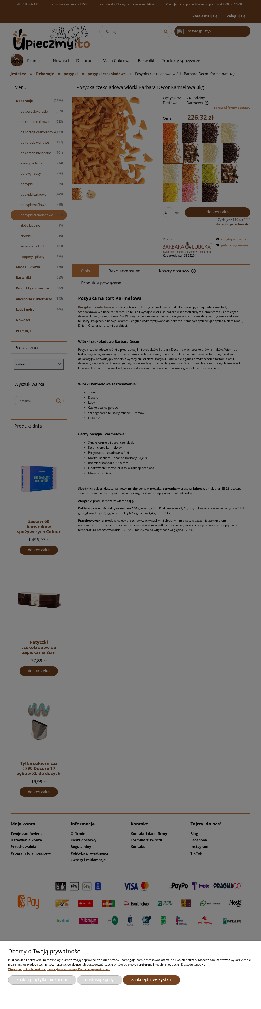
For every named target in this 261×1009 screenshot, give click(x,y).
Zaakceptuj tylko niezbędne (42, 979)
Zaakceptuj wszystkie (151, 979)
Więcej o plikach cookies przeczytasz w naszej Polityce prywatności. (59, 969)
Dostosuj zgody (99, 979)
